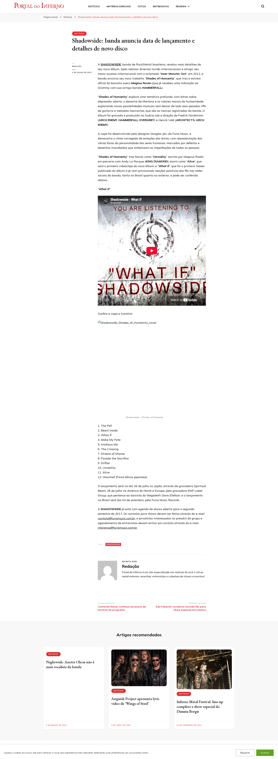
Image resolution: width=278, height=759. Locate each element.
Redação (77, 66)
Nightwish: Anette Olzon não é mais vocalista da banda (70, 664)
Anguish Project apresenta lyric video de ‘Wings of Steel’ (135, 701)
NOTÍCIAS (94, 6)
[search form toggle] (262, 6)
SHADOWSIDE (111, 64)
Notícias (79, 33)
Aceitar (265, 752)
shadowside (113, 544)
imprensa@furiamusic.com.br (117, 528)
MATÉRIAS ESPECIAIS (119, 6)
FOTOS (142, 6)
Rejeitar (245, 752)
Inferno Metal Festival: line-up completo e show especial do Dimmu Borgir (200, 706)
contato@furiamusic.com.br (116, 518)
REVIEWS (181, 6)
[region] (139, 752)
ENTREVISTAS (161, 6)
